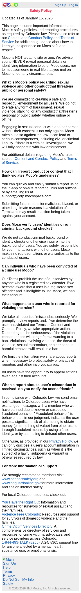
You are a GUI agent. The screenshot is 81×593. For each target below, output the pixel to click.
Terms (8, 571)
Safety (8, 583)
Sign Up (60, 5)
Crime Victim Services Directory (27, 526)
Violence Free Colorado (21, 514)
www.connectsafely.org (20, 479)
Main (8, 559)
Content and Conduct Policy (30, 38)
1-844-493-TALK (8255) (21, 542)
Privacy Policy (60, 441)
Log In (73, 5)
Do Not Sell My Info (18, 579)
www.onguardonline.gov (21, 483)
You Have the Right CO (20, 502)
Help (7, 567)
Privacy (9, 575)
